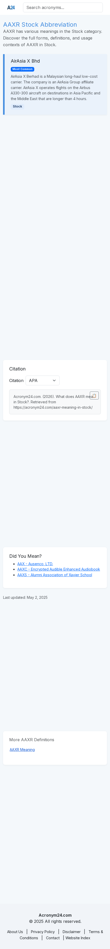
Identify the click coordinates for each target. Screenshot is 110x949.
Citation (16, 380)
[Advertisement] (55, 178)
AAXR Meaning (22, 749)
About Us (15, 932)
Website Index (77, 938)
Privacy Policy (43, 932)
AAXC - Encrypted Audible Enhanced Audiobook (58, 569)
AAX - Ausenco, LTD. (35, 564)
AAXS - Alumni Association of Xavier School (54, 575)
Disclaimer (72, 932)
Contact (53, 938)
